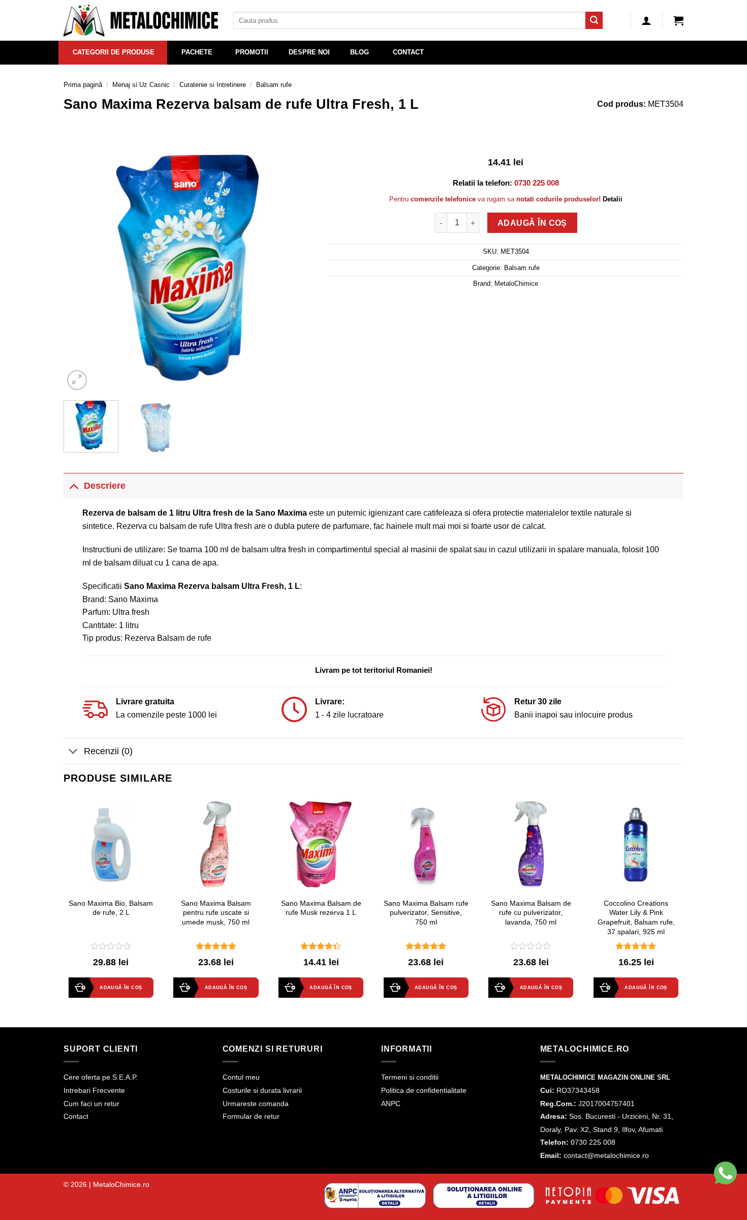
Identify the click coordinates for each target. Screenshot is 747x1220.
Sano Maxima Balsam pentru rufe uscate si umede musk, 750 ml (216, 912)
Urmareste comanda (256, 1103)
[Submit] (594, 20)
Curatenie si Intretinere (212, 84)
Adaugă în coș (532, 223)
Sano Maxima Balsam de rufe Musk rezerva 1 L (321, 908)
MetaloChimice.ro (121, 1184)
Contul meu (241, 1077)
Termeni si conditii (410, 1077)
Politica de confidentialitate (423, 1090)
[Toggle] (73, 485)
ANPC (390, 1103)
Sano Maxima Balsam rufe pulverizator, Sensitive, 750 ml (426, 912)
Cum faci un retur (91, 1103)
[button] (678, 20)
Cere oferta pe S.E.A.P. (101, 1077)
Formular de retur (251, 1116)
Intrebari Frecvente (94, 1090)
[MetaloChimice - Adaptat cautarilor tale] (141, 21)
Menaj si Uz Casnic (141, 84)
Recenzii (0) (108, 751)
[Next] (295, 267)
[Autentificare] (646, 20)
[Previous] (81, 267)
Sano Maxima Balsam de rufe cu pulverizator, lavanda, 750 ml (531, 912)
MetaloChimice (516, 283)
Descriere (105, 486)
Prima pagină (83, 84)
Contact (76, 1116)
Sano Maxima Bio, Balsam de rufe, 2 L (111, 908)
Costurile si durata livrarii (262, 1090)
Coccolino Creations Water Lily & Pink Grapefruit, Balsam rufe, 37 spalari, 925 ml (636, 917)
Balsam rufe (274, 84)
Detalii (612, 199)
